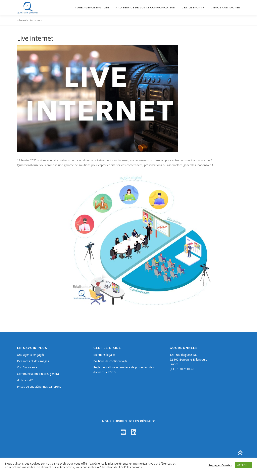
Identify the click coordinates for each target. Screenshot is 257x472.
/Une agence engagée (92, 7)
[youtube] (123, 432)
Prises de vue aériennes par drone (39, 386)
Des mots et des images (33, 361)
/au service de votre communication (145, 7)
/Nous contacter (225, 7)
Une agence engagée (31, 355)
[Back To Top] (240, 453)
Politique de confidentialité (110, 361)
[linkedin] (133, 432)
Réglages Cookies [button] (220, 465)
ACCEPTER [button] (243, 465)
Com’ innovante (27, 367)
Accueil (22, 20)
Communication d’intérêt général (38, 374)
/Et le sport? (193, 7)
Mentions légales (104, 355)
